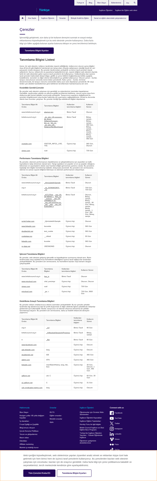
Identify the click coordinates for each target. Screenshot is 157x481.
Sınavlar (62, 18)
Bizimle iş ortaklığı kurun (29, 447)
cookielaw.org (27, 236)
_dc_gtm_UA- (49, 125)
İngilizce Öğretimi (105, 10)
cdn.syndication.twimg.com (32, 388)
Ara (135, 3)
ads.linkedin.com (28, 350)
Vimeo (117, 439)
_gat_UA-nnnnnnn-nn (52, 202)
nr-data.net (26, 246)
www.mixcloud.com (29, 281)
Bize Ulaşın (101, 3)
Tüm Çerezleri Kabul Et (39, 473)
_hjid (51, 204)
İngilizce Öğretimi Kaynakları (91, 418)
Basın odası (24, 438)
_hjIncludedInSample (52, 183)
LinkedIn (118, 434)
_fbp (48, 340)
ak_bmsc (48, 119)
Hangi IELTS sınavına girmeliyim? (22, 18)
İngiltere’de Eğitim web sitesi (126, 10)
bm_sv (47, 123)
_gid (46, 204)
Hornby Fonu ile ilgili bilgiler (90, 424)
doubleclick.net (27, 231)
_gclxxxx (48, 199)
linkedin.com (26, 241)
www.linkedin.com (28, 226)
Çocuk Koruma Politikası (29, 431)
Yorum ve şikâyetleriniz (28, 434)
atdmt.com (26, 360)
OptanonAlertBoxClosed (53, 127)
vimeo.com (26, 151)
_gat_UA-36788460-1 (53, 196)
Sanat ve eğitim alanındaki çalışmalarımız (110, 18)
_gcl (47, 328)
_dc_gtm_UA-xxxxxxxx (53, 117)
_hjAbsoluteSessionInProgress (58, 333)
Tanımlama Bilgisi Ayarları (37, 51)
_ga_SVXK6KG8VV (52, 188)
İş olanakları (24, 421)
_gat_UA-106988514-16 (52, 200)
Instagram (119, 429)
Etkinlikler (23, 441)
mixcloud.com (27, 291)
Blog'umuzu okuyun (27, 428)
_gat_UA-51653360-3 (52, 205)
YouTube (118, 418)
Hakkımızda (24, 408)
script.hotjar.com (28, 221)
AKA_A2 (58, 197)
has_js (46, 276)
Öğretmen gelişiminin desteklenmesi (88, 442)
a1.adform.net (27, 383)
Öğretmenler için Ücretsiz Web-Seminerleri (92, 413)
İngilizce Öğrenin (47, 18)
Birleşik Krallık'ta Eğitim (80, 18)
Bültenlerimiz (116, 3)
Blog (90, 3)
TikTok (117, 450)
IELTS (52, 412)
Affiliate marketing (26, 444)
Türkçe (80, 3)
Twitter (117, 423)
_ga (45, 190)
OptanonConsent (51, 121)
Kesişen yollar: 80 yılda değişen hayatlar (32, 417)
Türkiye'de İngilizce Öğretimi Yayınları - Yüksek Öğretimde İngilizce (91, 435)
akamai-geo (48, 112)
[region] (78, 465)
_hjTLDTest (48, 195)
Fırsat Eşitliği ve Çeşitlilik (29, 424)
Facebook (118, 413)
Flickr (117, 444)
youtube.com (27, 144)
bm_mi (54, 123)
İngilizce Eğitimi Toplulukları (90, 421)
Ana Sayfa (32, 18)
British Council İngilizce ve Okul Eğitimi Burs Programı (92, 429)
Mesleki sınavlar (56, 419)
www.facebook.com (29, 345)
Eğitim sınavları (56, 416)
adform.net (26, 376)
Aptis (51, 422)
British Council (27, 10)
